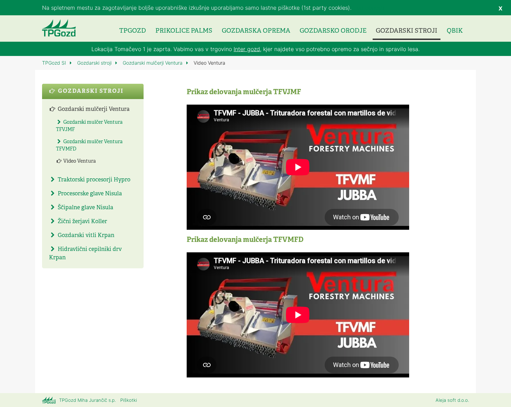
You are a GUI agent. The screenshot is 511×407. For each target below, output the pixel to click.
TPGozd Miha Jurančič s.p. (87, 400)
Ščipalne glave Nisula (84, 207)
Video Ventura (79, 161)
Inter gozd (247, 49)
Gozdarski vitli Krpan (85, 235)
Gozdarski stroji (406, 31)
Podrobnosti (368, 7)
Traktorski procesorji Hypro (93, 180)
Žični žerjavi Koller (81, 221)
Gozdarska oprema (256, 31)
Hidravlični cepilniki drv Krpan (85, 253)
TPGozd (132, 31)
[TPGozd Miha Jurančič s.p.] (59, 27)
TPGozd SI (54, 63)
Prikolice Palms (183, 31)
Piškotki (128, 400)
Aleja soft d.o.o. (452, 400)
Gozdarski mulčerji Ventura (153, 63)
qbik (455, 31)
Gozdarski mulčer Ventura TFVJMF (89, 126)
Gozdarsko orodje (333, 31)
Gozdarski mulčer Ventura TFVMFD (89, 145)
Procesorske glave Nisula (89, 193)
